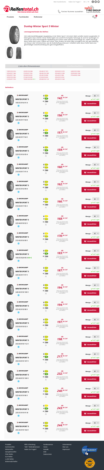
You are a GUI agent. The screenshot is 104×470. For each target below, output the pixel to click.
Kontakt (46, 449)
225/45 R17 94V (11, 75)
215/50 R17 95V (28, 73)
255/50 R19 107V (60, 71)
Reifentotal (38, 17)
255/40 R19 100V (60, 73)
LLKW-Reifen (9, 459)
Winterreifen (9, 449)
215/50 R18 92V (43, 77)
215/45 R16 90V (28, 77)
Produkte (10, 17)
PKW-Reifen (9, 454)
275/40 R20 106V (75, 75)
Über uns (65, 447)
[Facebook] (93, 2)
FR (88, 2)
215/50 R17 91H (11, 79)
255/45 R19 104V (60, 79)
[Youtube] (98, 2)
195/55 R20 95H (29, 79)
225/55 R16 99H (28, 71)
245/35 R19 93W (75, 71)
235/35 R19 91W (59, 77)
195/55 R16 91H (11, 71)
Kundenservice (48, 444)
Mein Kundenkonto (60, 2)
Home (45, 447)
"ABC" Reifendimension (32, 447)
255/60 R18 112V (44, 79)
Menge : (88, 96)
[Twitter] (95, 2)
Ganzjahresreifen (10, 452)
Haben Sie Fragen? (30, 449)
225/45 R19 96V (59, 75)
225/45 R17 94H (11, 73)
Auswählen (91, 103)
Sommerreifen (10, 447)
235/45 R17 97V (43, 71)
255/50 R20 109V (75, 73)
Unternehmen (67, 444)
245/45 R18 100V (44, 73)
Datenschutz (47, 454)
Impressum (66, 449)
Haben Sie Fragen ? (74, 2)
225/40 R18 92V (28, 75)
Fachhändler (24, 17)
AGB (44, 452)
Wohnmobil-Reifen (11, 461)
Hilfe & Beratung (29, 444)
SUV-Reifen (8, 457)
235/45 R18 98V (43, 75)
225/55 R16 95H (11, 77)
